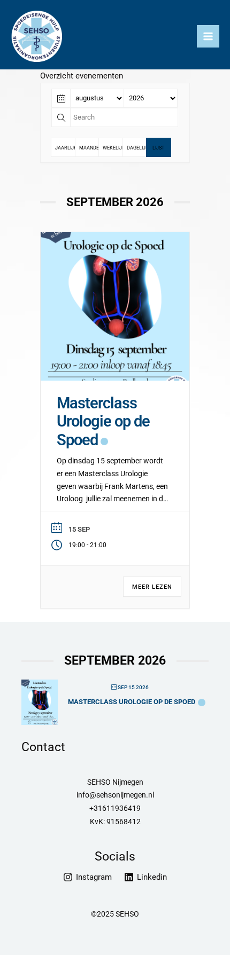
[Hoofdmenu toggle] (208, 36)
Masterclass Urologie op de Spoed (103, 421)
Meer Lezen (152, 586)
